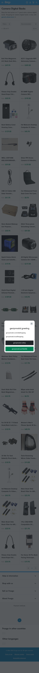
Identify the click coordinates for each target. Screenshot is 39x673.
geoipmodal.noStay (19, 343)
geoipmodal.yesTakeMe (19, 349)
